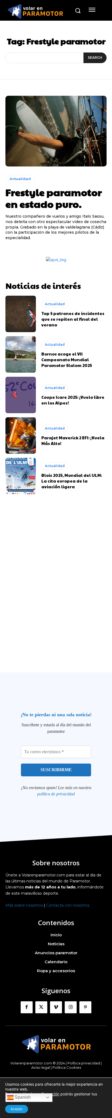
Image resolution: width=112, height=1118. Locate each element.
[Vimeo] (56, 1007)
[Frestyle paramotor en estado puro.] (56, 131)
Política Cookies (66, 1067)
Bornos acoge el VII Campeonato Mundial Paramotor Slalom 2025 (66, 359)
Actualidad (20, 179)
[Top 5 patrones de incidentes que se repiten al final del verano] (20, 314)
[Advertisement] (56, 594)
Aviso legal (40, 1067)
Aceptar (17, 1109)
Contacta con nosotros (67, 905)
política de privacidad (56, 794)
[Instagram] (71, 1007)
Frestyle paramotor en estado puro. (53, 198)
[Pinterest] (85, 1007)
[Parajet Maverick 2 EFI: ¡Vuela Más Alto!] (20, 435)
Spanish (22, 1097)
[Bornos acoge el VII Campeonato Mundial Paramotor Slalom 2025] (20, 354)
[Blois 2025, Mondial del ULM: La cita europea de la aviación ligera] (20, 476)
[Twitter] (41, 1007)
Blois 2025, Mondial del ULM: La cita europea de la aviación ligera (71, 480)
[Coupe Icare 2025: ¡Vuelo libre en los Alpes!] (20, 395)
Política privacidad (83, 1063)
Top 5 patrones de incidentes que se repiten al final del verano (72, 319)
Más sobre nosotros (24, 905)
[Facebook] (27, 1007)
